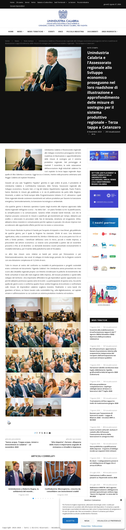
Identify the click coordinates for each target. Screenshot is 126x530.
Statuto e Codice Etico (45, 2)
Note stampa (28, 41)
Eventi (51, 31)
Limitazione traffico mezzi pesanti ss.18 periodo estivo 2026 (103, 476)
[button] (121, 500)
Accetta (70, 520)
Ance (60, 31)
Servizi (27, 2)
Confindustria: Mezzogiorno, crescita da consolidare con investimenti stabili (62, 490)
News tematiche (35, 31)
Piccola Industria (83, 2)
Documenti (92, 31)
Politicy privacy (97, 526)
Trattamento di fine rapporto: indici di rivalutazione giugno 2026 (104, 402)
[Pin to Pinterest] (44, 433)
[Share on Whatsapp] (47, 433)
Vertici (33, 2)
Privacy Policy (86, 526)
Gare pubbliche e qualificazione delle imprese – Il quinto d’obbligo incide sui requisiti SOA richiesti (104, 448)
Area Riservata (109, 31)
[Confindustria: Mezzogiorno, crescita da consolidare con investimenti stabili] (62, 473)
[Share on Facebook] (39, 433)
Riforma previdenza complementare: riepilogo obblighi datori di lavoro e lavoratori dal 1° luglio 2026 (101, 387)
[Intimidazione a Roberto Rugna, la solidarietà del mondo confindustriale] (23, 473)
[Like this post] (37, 433)
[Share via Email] (50, 433)
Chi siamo (19, 2)
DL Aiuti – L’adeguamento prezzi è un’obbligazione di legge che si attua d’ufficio (104, 463)
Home (12, 2)
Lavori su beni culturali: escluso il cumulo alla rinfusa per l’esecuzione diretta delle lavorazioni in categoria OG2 (103, 433)
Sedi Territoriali (59, 2)
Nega (86, 520)
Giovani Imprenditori (17, 6)
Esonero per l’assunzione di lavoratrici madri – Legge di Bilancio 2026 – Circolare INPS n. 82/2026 (102, 416)
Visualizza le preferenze (109, 520)
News (19, 31)
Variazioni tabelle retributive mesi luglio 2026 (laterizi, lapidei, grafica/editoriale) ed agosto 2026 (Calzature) (104, 371)
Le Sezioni (72, 2)
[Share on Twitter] (42, 433)
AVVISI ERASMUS (104, 305)
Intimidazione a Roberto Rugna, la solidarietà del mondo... (23, 490)
